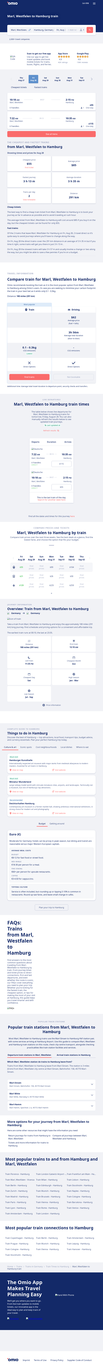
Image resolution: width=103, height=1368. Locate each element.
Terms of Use (40, 1360)
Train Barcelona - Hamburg (79, 1202)
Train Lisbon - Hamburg (78, 1179)
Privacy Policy (56, 1360)
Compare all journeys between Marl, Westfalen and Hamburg (70, 1137)
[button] (61, 30)
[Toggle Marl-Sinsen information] (92, 1084)
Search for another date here (51, 500)
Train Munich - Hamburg (47, 1191)
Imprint (26, 1360)
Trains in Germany (34, 1266)
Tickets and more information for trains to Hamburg (28, 1144)
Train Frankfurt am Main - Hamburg (84, 1174)
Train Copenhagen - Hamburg (19, 1238)
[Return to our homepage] (12, 3)
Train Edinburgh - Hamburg (49, 1185)
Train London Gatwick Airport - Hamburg (55, 1174)
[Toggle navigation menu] (94, 3)
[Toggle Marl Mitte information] (92, 1095)
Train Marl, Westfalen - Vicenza (19, 1179)
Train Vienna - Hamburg (47, 1202)
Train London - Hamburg (47, 1213)
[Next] (92, 79)
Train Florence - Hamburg (17, 1174)
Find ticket (29, 167)
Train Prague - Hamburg (16, 1243)
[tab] (19, 87)
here (72, 516)
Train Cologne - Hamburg (79, 1196)
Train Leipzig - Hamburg (78, 1243)
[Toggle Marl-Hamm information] (92, 1105)
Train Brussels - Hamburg (48, 1196)
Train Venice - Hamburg (78, 1208)
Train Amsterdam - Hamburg (19, 1213)
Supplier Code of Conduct (79, 1360)
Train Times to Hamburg (57, 1266)
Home (10, 1266)
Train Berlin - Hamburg (16, 1185)
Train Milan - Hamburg (46, 1179)
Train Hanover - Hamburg (79, 1249)
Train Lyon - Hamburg (15, 1208)
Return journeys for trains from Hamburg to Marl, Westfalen (29, 1137)
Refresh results (49, 430)
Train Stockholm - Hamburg (80, 1185)
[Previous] (13, 558)
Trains (19, 1266)
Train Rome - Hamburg (47, 1208)
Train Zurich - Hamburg (16, 1191)
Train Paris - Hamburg (15, 1202)
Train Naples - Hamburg (78, 1191)
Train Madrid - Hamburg (16, 1196)
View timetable (29, 199)
